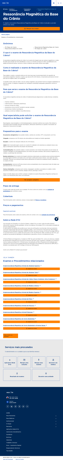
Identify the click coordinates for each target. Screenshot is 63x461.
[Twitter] (19, 406)
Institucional (10, 421)
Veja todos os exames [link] (8, 336)
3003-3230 (12, 402)
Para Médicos (10, 418)
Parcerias (9, 426)
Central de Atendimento (13, 431)
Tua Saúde (9, 450)
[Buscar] (58, 3)
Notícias (8, 437)
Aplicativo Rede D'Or (12, 429)
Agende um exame (32, 268)
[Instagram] (15, 406)
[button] (58, 217)
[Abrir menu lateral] (61, 3)
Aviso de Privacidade (8, 459)
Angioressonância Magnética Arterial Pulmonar (18, 312)
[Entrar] (53, 3)
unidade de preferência (48, 214)
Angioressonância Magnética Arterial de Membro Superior (21, 292)
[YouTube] (27, 406)
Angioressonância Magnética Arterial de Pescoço (18, 305)
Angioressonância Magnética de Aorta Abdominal (19, 319)
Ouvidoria (9, 434)
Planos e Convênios (40, 200)
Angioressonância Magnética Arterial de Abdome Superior (21, 265)
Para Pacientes (10, 415)
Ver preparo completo (31, 179)
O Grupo (8, 423)
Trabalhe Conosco (11, 442)
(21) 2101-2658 (13, 398)
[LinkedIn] (11, 406)
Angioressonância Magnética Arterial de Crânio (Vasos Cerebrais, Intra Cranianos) (29, 279)
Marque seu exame (33, 28)
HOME (8, 413)
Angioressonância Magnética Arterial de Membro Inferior (21, 285)
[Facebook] (7, 406)
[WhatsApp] (23, 406)
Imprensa (9, 440)
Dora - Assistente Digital (13, 445)
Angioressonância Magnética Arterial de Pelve (18, 299)
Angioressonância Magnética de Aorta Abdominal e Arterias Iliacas (24, 325)
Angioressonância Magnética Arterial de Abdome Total (20, 272)
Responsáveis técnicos (13, 448)
